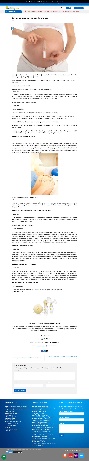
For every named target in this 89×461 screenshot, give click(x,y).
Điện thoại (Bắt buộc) (64, 417)
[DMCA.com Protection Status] (14, 452)
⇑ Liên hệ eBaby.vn (11, 425)
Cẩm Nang (14, 15)
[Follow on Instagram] (9, 419)
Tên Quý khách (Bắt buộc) (66, 411)
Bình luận (16, 370)
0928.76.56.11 (40, 346)
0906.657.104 (45, 406)
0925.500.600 (45, 433)
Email (47, 382)
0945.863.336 (48, 418)
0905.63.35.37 (48, 429)
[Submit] (62, 8)
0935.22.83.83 (44, 425)
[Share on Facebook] (42, 351)
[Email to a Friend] (47, 351)
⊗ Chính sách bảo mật (11, 429)
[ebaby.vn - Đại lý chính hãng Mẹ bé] (12, 8)
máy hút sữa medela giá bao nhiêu (21, 86)
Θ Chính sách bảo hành (12, 430)
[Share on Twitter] (44, 351)
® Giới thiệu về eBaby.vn (12, 423)
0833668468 (44, 442)
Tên (15, 382)
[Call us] (74, 4)
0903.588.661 (43, 422)
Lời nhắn (61, 423)
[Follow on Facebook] (71, 4)
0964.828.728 (42, 411)
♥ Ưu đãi (8, 427)
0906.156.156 (44, 415)
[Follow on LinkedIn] (14, 419)
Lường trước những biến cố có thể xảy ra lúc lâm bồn (27, 357)
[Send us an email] (72, 4)
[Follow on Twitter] (11, 419)
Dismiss (61, 1)
